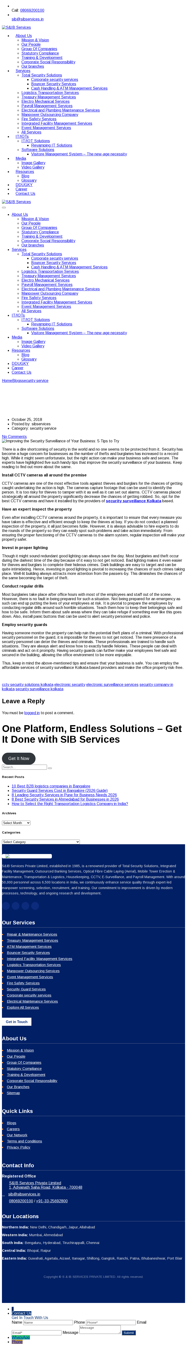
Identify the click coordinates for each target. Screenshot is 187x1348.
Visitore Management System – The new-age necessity (79, 154)
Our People (31, 44)
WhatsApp (21, 1337)
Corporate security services (54, 79)
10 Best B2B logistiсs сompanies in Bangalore (51, 786)
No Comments (14, 437)
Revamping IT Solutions (51, 145)
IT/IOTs (22, 136)
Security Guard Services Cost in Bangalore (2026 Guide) (60, 790)
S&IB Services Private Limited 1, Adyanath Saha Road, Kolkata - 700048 (45, 1185)
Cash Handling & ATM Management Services (69, 88)
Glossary (29, 359)
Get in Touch (17, 1022)
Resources (25, 172)
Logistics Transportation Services (50, 93)
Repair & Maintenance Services (32, 934)
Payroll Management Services (47, 106)
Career (17, 368)
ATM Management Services (29, 946)
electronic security (69, 685)
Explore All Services (23, 1007)
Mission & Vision (35, 40)
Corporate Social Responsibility (48, 62)
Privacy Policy (18, 1147)
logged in (32, 713)
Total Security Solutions (41, 75)
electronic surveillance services (112, 685)
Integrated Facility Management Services (56, 123)
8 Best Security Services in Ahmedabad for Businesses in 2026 (65, 799)
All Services (31, 311)
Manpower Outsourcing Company (49, 115)
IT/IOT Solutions (35, 141)
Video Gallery (32, 346)
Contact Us (25, 193)
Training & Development (42, 58)
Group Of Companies (39, 49)
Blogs (11, 1123)
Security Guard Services (26, 989)
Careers (13, 1129)
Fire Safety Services (38, 119)
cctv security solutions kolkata (27, 685)
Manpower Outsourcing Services (33, 971)
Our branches (32, 245)
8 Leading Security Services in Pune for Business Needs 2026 (64, 795)
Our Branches (18, 1087)
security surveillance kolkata (39, 689)
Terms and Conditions (24, 1141)
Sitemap (13, 1093)
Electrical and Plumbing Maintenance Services (60, 110)
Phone (17, 1342)
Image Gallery (33, 163)
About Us (24, 36)
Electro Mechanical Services (45, 101)
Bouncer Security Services (53, 84)
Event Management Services (46, 128)
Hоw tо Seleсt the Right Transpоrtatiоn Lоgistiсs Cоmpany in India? (70, 804)
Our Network (17, 1135)
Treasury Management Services (48, 97)
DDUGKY (20, 363)
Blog (25, 176)
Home (7, 381)
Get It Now (18, 758)
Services (23, 71)
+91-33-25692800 (52, 1201)
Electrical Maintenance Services (32, 1001)
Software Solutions (37, 150)
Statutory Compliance (40, 53)
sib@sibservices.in (28, 19)
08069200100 (32, 10)
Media (21, 158)
